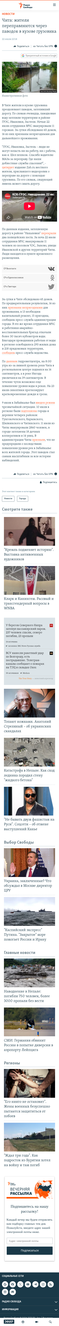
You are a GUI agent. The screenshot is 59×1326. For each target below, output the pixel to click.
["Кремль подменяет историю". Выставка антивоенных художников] (29, 531)
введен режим (45, 402)
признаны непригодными (25, 307)
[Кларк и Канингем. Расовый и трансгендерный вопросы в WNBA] (29, 580)
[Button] (21, 46)
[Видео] (37, 1322)
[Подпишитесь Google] (5, 1284)
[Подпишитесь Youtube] (28, 1284)
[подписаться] (13, 1292)
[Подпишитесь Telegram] (35, 1284)
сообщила (8, 353)
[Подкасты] (5, 1292)
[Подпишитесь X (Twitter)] (20, 1284)
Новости (8, 14)
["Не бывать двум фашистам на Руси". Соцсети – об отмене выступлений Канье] (29, 801)
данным (11, 361)
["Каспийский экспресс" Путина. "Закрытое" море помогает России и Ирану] (29, 911)
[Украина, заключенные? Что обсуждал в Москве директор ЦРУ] (29, 862)
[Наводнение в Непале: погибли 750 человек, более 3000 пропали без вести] (29, 973)
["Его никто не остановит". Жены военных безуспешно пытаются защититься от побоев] (29, 1083)
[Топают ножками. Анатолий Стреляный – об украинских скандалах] (29, 703)
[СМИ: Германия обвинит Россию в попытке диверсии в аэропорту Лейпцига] (29, 1022)
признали (38, 440)
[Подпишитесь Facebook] (13, 1284)
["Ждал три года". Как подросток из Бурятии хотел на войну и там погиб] (29, 1137)
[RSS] (51, 1284)
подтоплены (29, 411)
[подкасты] (23, 1322)
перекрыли (48, 233)
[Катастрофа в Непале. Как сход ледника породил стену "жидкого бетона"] (29, 752)
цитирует (8, 167)
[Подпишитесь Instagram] (43, 1284)
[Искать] (50, 1322)
